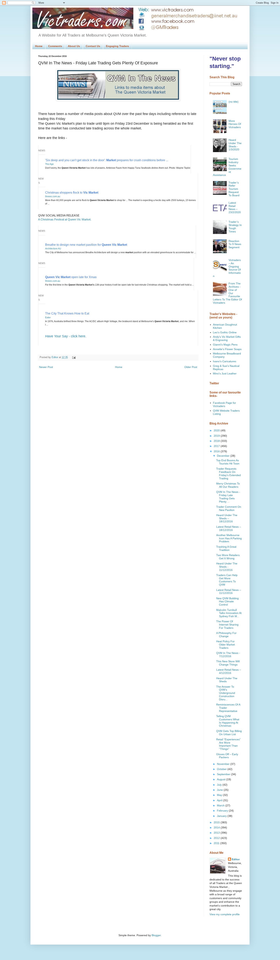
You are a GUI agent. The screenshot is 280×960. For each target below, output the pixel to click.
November (223, 763)
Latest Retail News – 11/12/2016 (228, 591)
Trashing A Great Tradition (226, 548)
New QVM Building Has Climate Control (227, 601)
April (220, 800)
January (222, 815)
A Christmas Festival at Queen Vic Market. (64, 219)
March (221, 805)
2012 (217, 838)
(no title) (233, 101)
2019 (217, 435)
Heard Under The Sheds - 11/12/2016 (226, 566)
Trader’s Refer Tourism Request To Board (234, 189)
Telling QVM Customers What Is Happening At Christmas (227, 721)
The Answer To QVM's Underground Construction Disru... (225, 693)
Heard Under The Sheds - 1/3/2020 (235, 144)
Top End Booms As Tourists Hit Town (227, 462)
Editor (236, 859)
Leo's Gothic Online (225, 332)
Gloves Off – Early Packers (227, 756)
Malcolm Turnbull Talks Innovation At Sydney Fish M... (229, 613)
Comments (55, 46)
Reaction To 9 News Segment (235, 244)
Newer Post (46, 367)
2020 (217, 430)
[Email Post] (73, 357)
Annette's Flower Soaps (227, 349)
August (221, 779)
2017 (217, 446)
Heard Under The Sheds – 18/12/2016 (226, 518)
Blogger (156, 935)
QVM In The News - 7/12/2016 (228, 654)
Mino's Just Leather (225, 373)
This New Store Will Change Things (228, 663)
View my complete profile (225, 914)
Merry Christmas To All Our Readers (228, 485)
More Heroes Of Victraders (235, 124)
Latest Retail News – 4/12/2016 (228, 671)
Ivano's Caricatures (224, 361)
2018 (217, 440)
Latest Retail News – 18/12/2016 (228, 528)
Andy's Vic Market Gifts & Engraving (227, 338)
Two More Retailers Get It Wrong (228, 557)
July (219, 784)
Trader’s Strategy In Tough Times (235, 226)
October (222, 769)
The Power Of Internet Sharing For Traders (227, 624)
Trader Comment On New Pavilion (228, 508)
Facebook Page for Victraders (224, 404)
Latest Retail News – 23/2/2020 (235, 207)
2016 (217, 451)
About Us (74, 46)
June (220, 789)
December (223, 455)
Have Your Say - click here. (65, 336)
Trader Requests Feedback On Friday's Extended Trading (228, 473)
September (224, 774)
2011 (217, 843)
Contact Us (93, 46)
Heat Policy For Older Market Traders (225, 644)
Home (38, 46)
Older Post (190, 367)
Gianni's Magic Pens (225, 344)
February (223, 810)
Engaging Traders (117, 46)
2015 (217, 822)
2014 (217, 827)
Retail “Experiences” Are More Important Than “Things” (228, 744)
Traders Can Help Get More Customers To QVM (227, 580)
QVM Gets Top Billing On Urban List (229, 732)
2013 (217, 832)
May (220, 794)
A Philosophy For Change (226, 634)
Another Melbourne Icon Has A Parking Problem (229, 538)
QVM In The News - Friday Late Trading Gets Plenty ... (228, 496)
